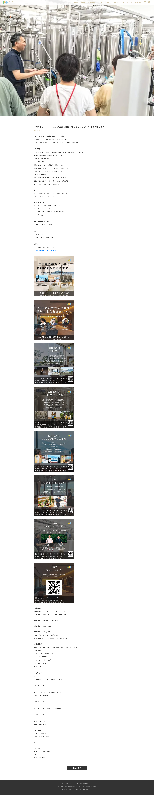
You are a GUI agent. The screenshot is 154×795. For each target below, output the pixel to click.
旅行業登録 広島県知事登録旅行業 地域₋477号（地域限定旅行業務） (77, 787)
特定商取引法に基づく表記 (84, 784)
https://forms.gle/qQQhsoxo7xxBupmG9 (46, 250)
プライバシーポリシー (68, 784)
